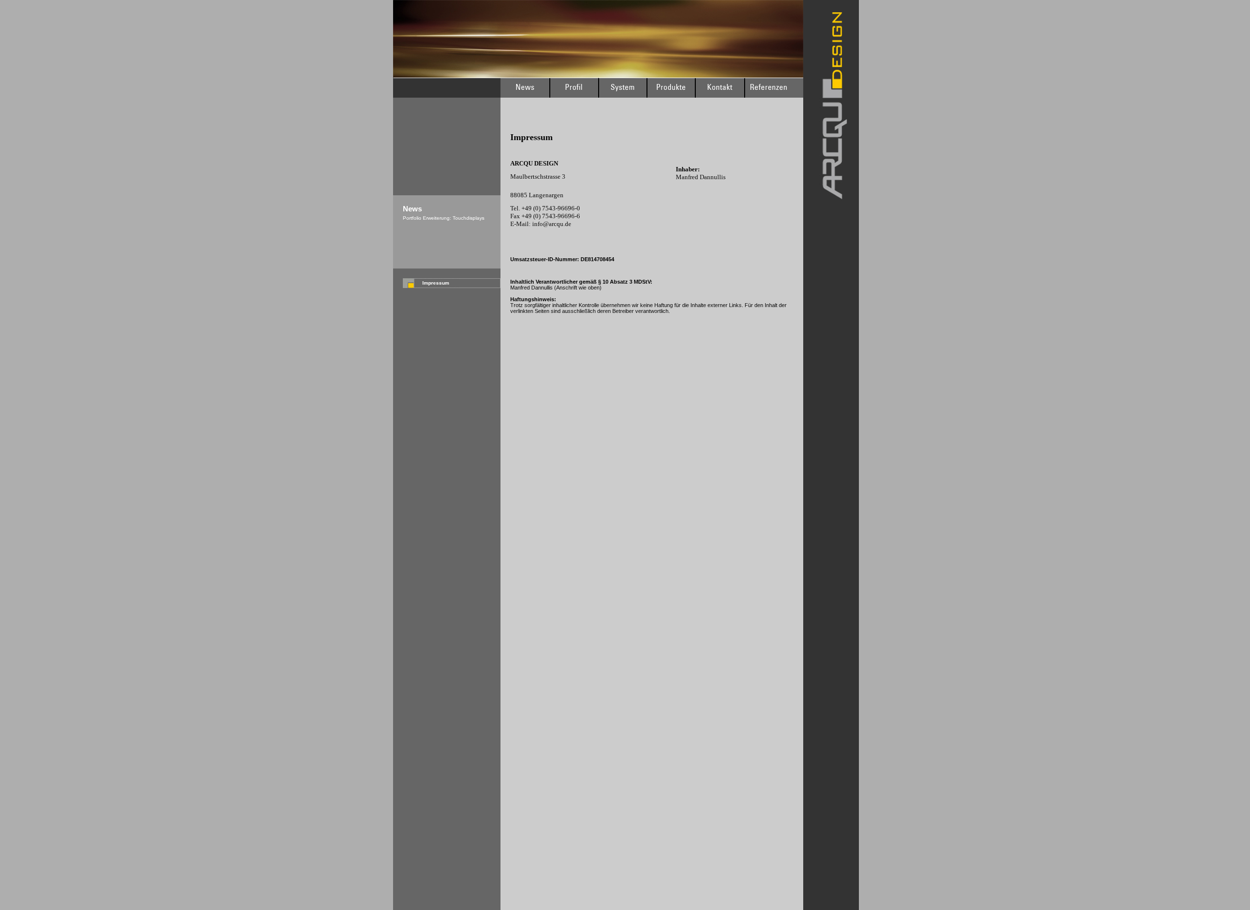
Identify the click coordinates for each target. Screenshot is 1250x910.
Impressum (435, 283)
